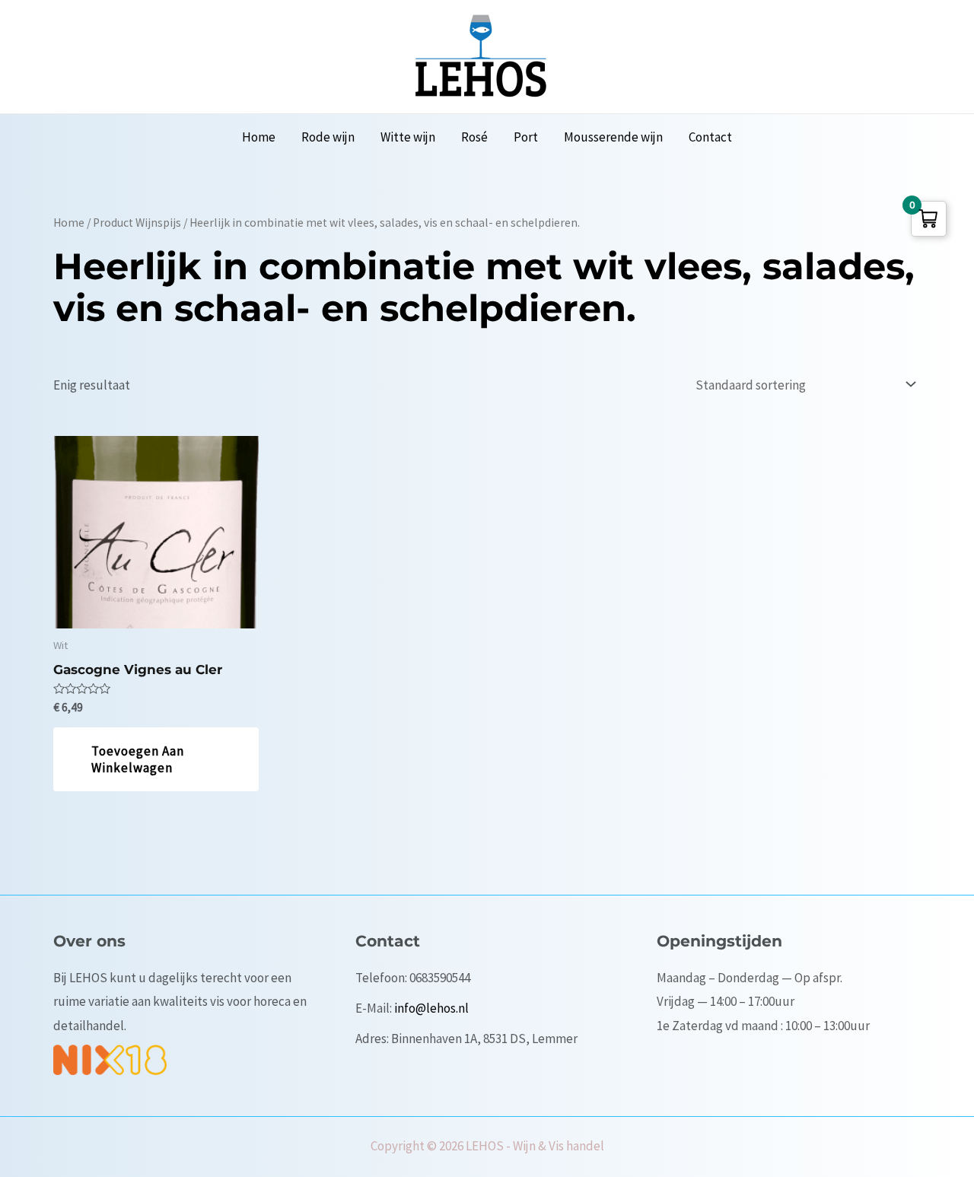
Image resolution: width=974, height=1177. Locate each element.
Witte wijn (407, 137)
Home (258, 137)
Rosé (474, 137)
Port (526, 137)
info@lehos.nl (431, 1008)
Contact (710, 137)
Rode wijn (328, 137)
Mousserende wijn (613, 137)
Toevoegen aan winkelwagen (137, 759)
